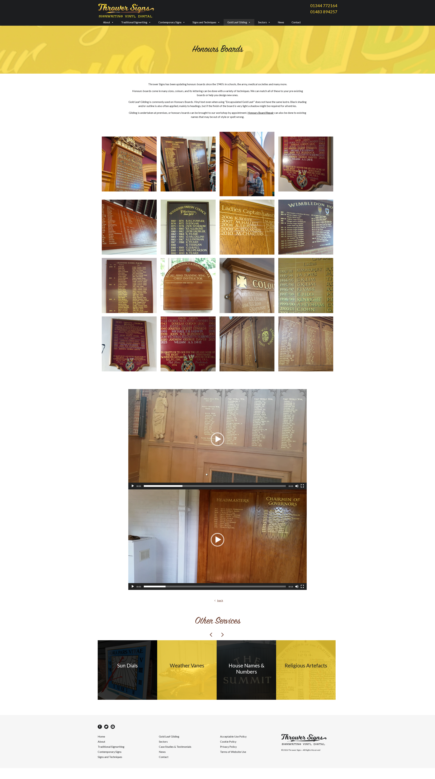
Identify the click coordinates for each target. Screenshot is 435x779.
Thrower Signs (294, 750)
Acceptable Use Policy (233, 736)
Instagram (113, 727)
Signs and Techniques (204, 22)
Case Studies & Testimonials (175, 746)
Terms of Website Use (233, 751)
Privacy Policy (228, 746)
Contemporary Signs (169, 22)
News (281, 22)
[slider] (215, 486)
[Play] (132, 486)
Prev (211, 635)
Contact (296, 22)
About (106, 22)
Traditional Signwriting (134, 22)
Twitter (106, 727)
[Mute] (297, 486)
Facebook (100, 727)
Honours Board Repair (261, 112)
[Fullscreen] (302, 486)
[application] (217, 439)
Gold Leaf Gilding (237, 22)
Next (222, 635)
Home (101, 736)
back (220, 600)
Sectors (262, 22)
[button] (217, 439)
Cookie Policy (228, 741)
